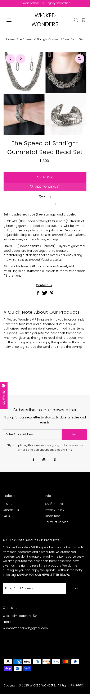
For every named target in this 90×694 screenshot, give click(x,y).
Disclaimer (52, 516)
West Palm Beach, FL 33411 (21, 616)
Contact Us (11, 510)
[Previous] (10, 58)
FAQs (6, 516)
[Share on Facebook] (38, 294)
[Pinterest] (55, 460)
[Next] (20, 58)
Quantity (45, 196)
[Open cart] (83, 20)
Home (10, 39)
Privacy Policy (54, 510)
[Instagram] (43, 460)
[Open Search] (76, 20)
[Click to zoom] (79, 59)
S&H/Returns (54, 504)
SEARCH (8, 504)
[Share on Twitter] (45, 294)
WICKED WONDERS (42, 686)
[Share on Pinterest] (51, 294)
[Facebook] (33, 460)
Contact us (44, 285)
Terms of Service (56, 522)
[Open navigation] (13, 20)
